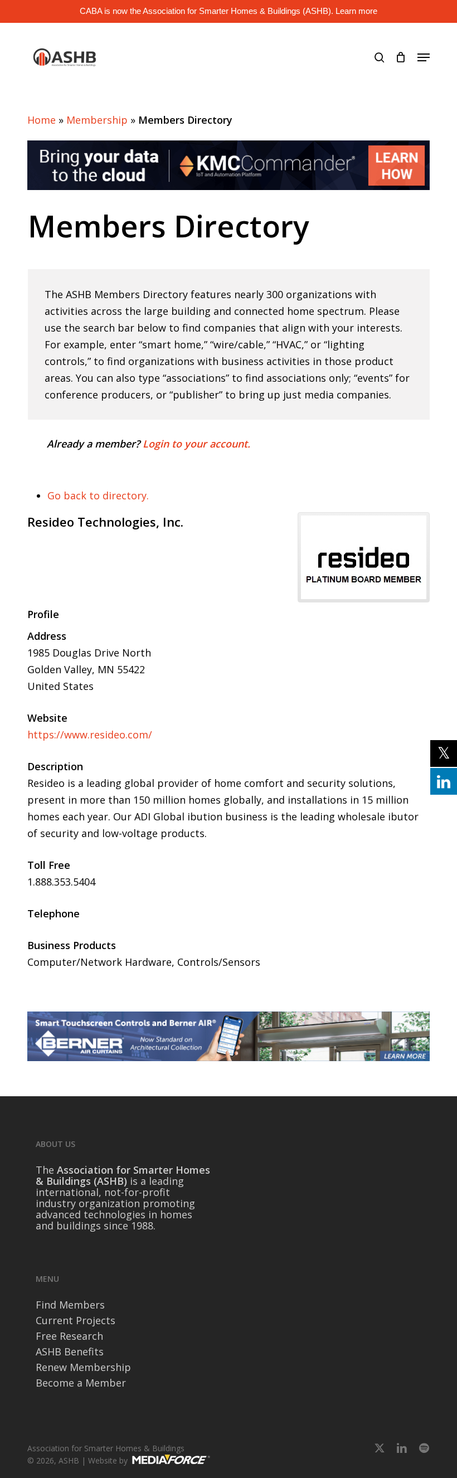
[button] (423, 57)
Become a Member (81, 1382)
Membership (97, 120)
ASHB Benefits (70, 1351)
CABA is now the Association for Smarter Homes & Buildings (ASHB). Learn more (228, 11)
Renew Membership (83, 1367)
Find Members (70, 1304)
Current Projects (75, 1320)
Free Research (69, 1335)
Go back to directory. (98, 495)
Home (41, 120)
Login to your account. (196, 443)
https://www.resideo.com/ (89, 734)
